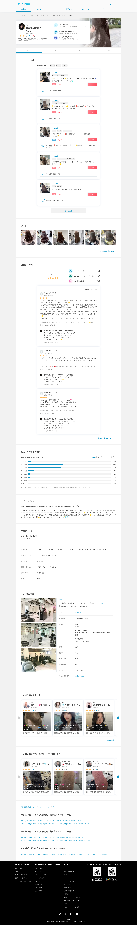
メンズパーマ (38, 881)
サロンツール (67, 884)
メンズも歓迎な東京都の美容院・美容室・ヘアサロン (67, 837)
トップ (18, 15)
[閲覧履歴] (110, 4)
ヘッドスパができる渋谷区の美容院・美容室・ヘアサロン (73, 824)
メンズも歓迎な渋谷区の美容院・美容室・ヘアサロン (67, 821)
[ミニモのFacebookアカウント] (71, 915)
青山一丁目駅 (62, 854)
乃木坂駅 (87, 854)
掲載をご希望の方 (69, 881)
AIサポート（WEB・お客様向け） (73, 907)
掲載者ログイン (68, 887)
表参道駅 (48, 15)
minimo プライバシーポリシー (72, 897)
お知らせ (66, 875)
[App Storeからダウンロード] (97, 880)
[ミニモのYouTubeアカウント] (77, 914)
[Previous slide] (19, 717)
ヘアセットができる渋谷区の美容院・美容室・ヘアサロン (37, 824)
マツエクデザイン (40, 887)
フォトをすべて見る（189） (106, 251)
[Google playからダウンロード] (112, 880)
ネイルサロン (18, 871)
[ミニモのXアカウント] (66, 915)
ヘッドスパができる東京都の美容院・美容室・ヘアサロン (73, 841)
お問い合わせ (79, 676)
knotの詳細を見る (110, 740)
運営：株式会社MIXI (69, 871)
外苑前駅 (31, 854)
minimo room (67, 878)
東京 (36, 15)
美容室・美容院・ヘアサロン (23, 868)
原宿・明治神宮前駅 (42, 854)
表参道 (42, 15)
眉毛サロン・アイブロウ (22, 878)
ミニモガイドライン (69, 891)
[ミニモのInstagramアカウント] (60, 915)
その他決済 (79, 639)
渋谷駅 (81, 854)
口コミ (108, 50)
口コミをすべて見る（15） (107, 438)
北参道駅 (53, 854)
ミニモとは (67, 868)
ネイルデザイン (39, 884)
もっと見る (68, 211)
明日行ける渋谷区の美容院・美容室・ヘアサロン (35, 821)
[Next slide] (118, 717)
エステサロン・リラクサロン (23, 881)
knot (54, 15)
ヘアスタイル (38, 868)
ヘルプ (65, 904)
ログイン (116, 4)
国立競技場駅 (72, 854)
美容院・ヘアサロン (27, 15)
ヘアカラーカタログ (40, 875)
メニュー (82, 50)
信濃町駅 (104, 854)
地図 (101, 603)
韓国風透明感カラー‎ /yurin (28, 807)
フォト (55, 50)
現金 (76, 624)
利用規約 (66, 894)
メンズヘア (38, 871)
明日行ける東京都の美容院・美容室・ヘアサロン (35, 837)
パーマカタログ (39, 878)
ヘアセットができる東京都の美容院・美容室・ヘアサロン (37, 841)
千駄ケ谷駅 (96, 854)
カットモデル (38, 891)
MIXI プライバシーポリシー (71, 900)
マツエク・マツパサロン (22, 875)
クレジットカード (81, 630)
